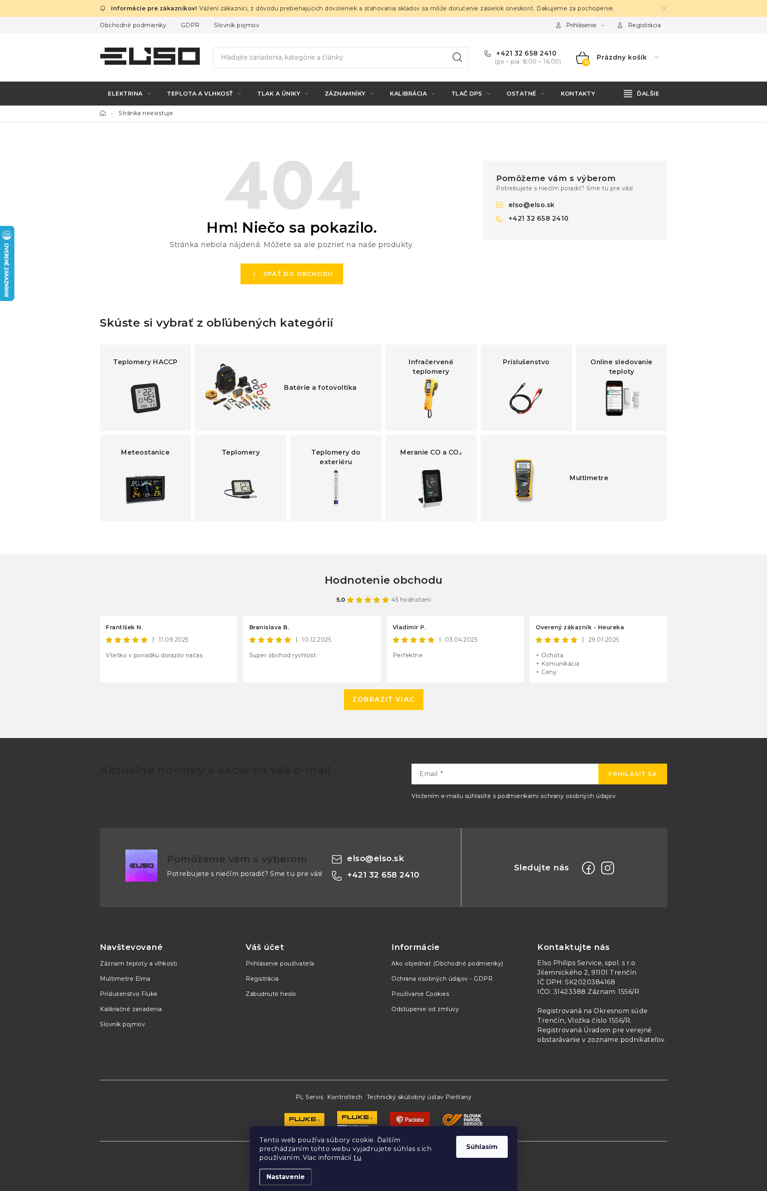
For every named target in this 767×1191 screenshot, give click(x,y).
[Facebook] (588, 868)
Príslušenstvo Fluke (129, 993)
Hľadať (457, 57)
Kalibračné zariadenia (131, 1009)
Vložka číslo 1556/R (599, 1020)
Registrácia (644, 25)
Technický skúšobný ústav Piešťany (419, 1097)
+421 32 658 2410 (525, 53)
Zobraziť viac (383, 699)
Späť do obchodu (298, 273)
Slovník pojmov (236, 25)
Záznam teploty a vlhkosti (138, 963)
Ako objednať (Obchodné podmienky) (447, 963)
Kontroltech (345, 1097)
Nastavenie (285, 1177)
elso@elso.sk (532, 205)
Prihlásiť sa (632, 774)
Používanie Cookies (420, 993)
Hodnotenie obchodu (384, 580)
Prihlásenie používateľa (280, 963)
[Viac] (642, 94)
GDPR (190, 25)
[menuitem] (129, 94)
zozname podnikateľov (626, 1039)
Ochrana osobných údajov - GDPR (442, 978)
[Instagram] (607, 868)
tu (358, 1157)
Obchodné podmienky (133, 25)
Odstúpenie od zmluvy (425, 1009)
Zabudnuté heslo (271, 993)
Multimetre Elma (125, 978)
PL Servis (310, 1097)
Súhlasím (482, 1147)
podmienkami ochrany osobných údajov (557, 796)
